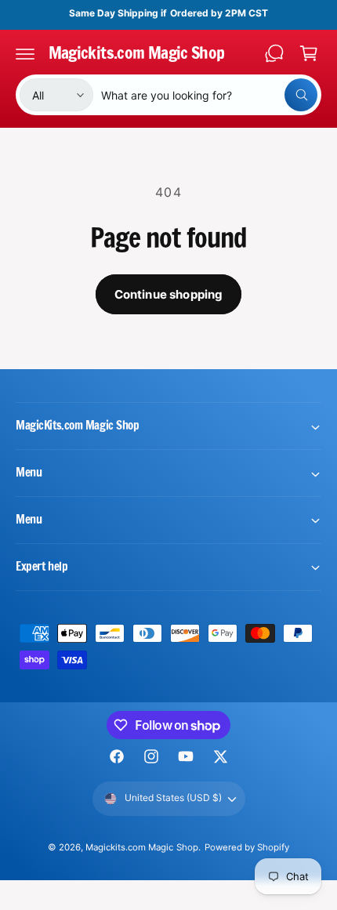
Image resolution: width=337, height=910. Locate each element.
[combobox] (209, 94)
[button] (25, 53)
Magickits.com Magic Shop (141, 847)
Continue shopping (168, 294)
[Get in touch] (274, 53)
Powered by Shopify (247, 847)
